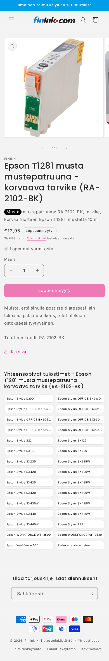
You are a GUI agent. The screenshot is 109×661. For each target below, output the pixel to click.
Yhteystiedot (88, 641)
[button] (11, 20)
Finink (30, 640)
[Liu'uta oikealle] (67, 148)
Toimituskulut (36, 238)
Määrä (9, 259)
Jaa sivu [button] (18, 351)
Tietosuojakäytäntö (57, 641)
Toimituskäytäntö (27, 649)
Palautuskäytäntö (61, 649)
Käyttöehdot (91, 649)
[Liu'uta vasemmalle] (42, 148)
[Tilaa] (91, 593)
